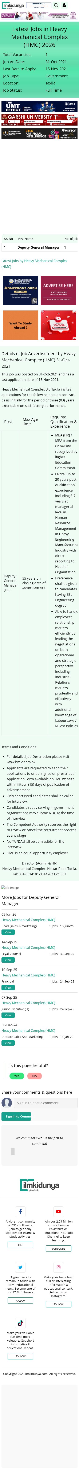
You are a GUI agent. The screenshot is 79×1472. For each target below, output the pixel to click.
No (34, 1076)
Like (20, 1245)
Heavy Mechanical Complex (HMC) (28, 920)
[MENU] (74, 5)
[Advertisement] (39, 183)
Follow (20, 1300)
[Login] (64, 5)
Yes (17, 1076)
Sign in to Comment (18, 1116)
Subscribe (58, 1248)
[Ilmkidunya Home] (12, 5)
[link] (38, 5)
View (8, 932)
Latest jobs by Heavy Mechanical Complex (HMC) (34, 263)
